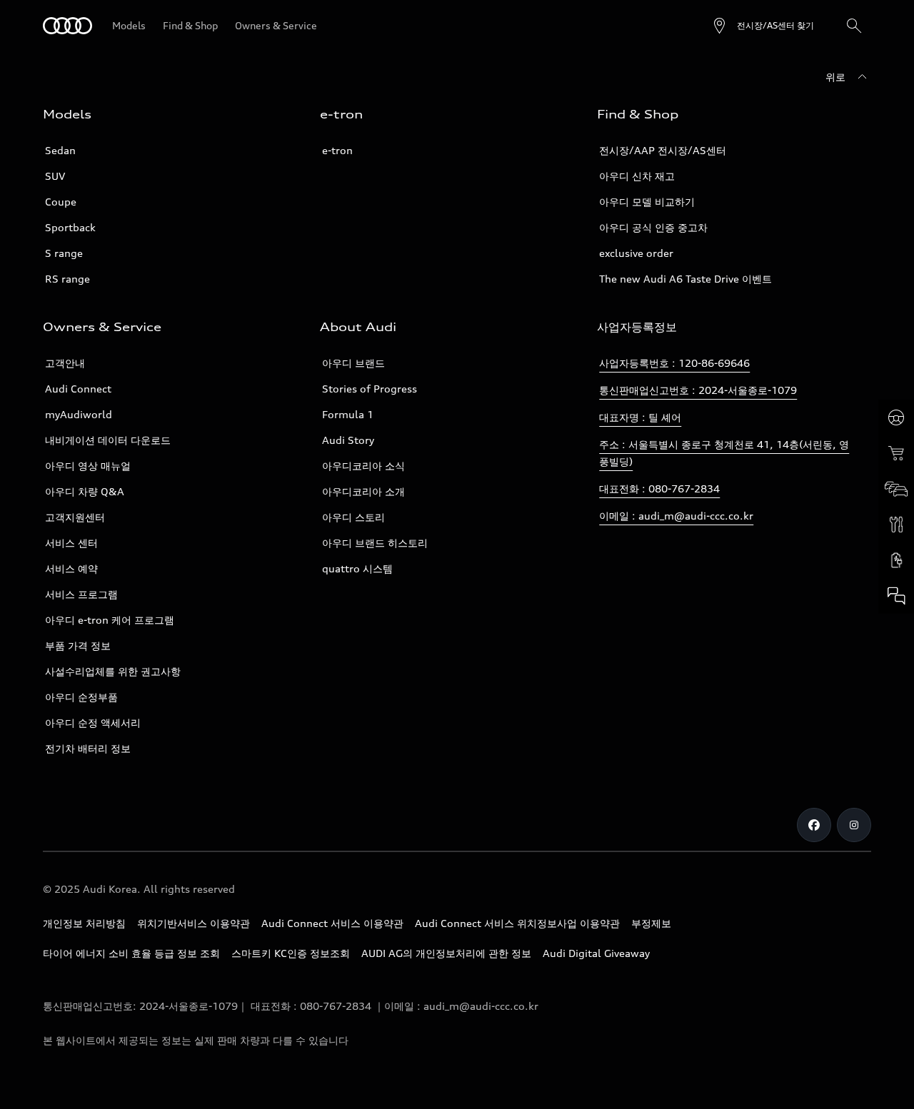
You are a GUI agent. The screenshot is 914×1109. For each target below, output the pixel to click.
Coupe (60, 202)
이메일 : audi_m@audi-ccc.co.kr (676, 516)
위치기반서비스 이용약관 (193, 923)
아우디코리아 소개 (363, 491)
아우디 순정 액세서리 (93, 722)
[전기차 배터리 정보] (896, 560)
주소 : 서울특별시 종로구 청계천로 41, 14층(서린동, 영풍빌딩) (724, 452)
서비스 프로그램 (81, 594)
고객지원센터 (75, 517)
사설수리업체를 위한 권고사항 (113, 671)
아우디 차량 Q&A (84, 491)
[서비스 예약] (896, 524)
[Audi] (67, 25)
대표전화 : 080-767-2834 (659, 488)
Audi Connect (78, 389)
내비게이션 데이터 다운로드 (108, 440)
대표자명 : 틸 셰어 (640, 417)
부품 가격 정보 (78, 645)
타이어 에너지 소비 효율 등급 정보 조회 (131, 953)
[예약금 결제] (896, 453)
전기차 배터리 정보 (88, 748)
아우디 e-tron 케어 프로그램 (109, 620)
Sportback (70, 227)
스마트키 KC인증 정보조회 (290, 953)
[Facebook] (814, 825)
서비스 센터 (71, 543)
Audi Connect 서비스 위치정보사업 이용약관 (517, 923)
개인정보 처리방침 (84, 923)
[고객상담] (896, 596)
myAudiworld (78, 414)
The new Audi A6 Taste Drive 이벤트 (685, 279)
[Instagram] (854, 825)
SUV (55, 176)
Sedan (60, 150)
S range (64, 253)
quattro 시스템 (357, 568)
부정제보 (651, 923)
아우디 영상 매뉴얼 (88, 466)
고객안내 (65, 363)
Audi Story (348, 440)
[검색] (854, 26)
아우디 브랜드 (353, 363)
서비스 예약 (71, 568)
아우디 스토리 (353, 517)
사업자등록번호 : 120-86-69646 (674, 363)
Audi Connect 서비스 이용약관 (332, 923)
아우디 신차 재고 (637, 176)
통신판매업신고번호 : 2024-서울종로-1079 (698, 390)
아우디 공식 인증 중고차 (653, 227)
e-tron (337, 150)
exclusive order (636, 253)
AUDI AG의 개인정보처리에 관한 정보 (446, 953)
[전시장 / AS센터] (896, 489)
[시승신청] (896, 417)
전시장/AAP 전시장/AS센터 (662, 150)
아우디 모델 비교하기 (647, 202)
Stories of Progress (369, 389)
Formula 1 (347, 414)
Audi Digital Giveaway (596, 953)
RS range (67, 279)
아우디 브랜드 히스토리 (375, 543)
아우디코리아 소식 (363, 466)
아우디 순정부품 (81, 697)
